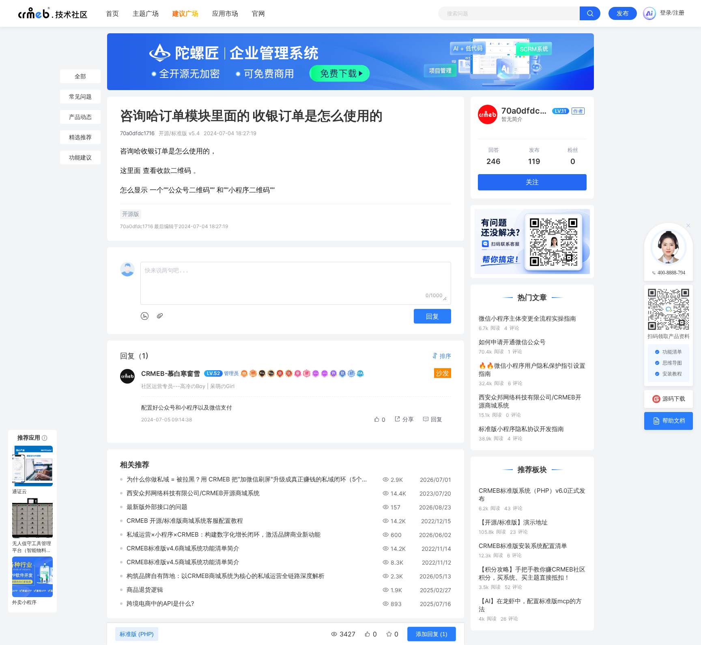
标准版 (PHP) (137, 634)
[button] (441, 355)
